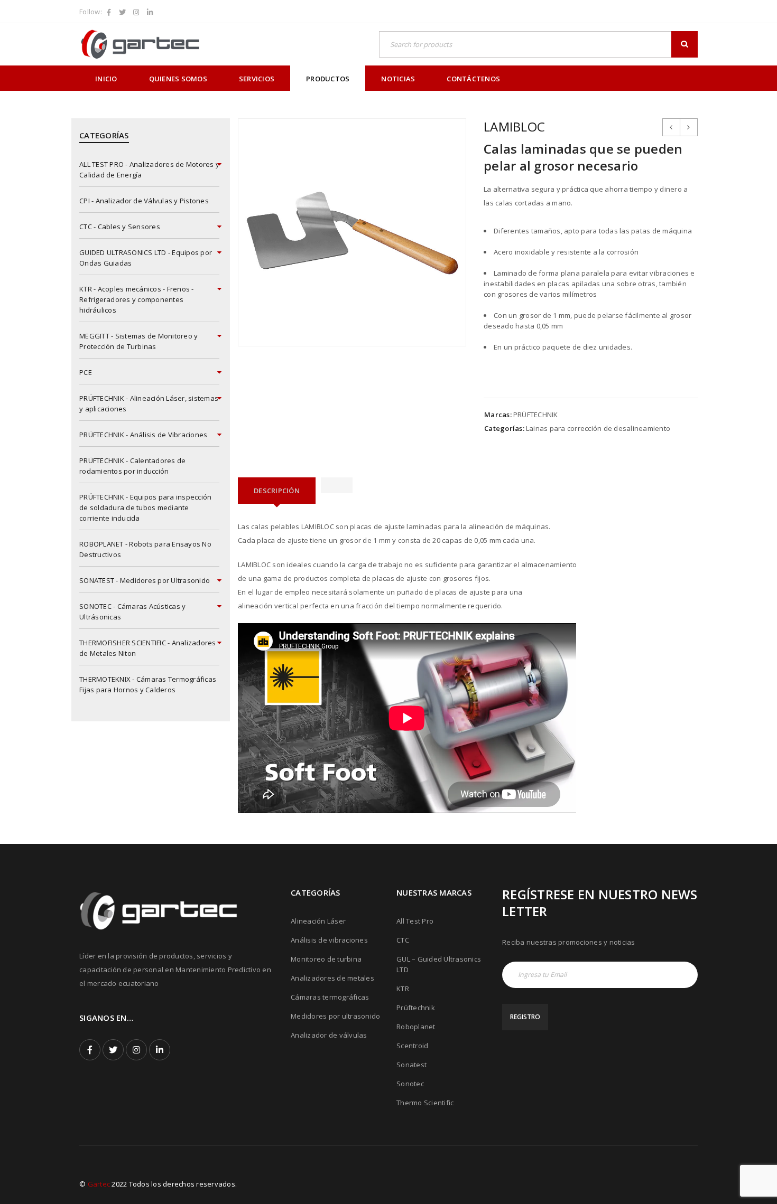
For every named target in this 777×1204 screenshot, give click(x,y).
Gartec (99, 1184)
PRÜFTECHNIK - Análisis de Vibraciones (143, 434)
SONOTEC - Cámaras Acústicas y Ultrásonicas (132, 611)
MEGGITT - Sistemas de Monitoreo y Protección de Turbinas (138, 341)
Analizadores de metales (332, 978)
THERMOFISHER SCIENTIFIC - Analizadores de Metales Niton (147, 648)
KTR (402, 988)
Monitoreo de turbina (326, 959)
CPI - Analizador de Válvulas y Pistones (144, 200)
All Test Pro (414, 921)
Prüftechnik (415, 1007)
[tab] (277, 490)
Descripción (277, 490)
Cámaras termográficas (330, 997)
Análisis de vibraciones (329, 940)
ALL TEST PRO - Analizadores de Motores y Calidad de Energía (149, 169)
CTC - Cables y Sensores (119, 226)
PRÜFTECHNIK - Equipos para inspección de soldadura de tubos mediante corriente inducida (145, 507)
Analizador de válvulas (329, 1035)
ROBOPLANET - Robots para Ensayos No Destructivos (145, 549)
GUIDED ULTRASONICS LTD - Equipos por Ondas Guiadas (145, 258)
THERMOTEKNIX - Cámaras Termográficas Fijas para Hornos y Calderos (147, 684)
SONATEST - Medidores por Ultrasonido (144, 580)
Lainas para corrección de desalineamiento (598, 428)
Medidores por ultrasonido (335, 1016)
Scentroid (412, 1045)
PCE (85, 372)
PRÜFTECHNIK (535, 414)
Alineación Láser (318, 921)
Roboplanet (416, 1026)
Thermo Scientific (425, 1102)
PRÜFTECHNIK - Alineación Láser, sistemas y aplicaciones (148, 403)
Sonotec (410, 1083)
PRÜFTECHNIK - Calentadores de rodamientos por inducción (132, 466)
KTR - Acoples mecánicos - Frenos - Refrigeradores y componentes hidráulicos (136, 299)
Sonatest (411, 1064)
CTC (402, 940)
